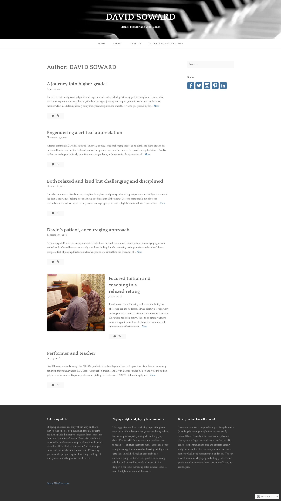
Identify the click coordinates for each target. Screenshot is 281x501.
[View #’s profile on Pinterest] (215, 85)
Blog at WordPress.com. (58, 483)
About (117, 43)
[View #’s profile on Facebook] (190, 85)
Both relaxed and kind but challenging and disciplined (105, 181)
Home (102, 43)
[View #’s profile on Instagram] (207, 85)
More (156, 106)
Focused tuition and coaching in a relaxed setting (130, 285)
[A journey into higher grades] (58, 116)
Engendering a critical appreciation (84, 132)
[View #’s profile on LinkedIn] (223, 85)
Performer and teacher (166, 43)
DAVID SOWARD (140, 17)
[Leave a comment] (53, 116)
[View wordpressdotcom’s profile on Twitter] (198, 85)
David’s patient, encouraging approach (88, 229)
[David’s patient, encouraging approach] (58, 262)
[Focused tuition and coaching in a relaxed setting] (120, 336)
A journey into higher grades (77, 83)
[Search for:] (210, 64)
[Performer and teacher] (58, 385)
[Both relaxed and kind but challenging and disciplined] (58, 213)
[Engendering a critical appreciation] (58, 164)
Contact (135, 43)
